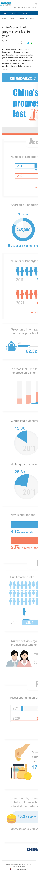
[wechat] (31, 43)
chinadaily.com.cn (19, 7)
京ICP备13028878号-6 (19, 866)
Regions (26, 18)
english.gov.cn (32, 7)
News (24, 13)
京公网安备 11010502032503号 (20, 869)
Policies (14, 13)
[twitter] (28, 43)
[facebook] (25, 43)
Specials (6, 18)
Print (21, 43)
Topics (16, 18)
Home (4, 13)
